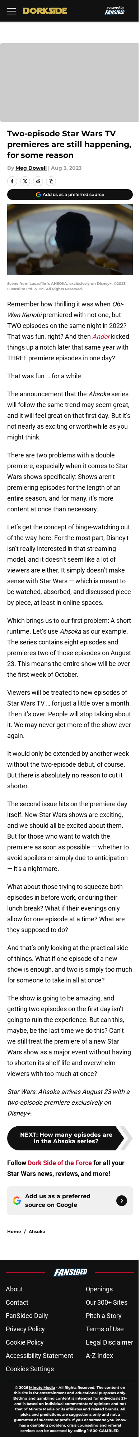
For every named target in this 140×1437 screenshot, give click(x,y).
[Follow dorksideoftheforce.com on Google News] (121, 1200)
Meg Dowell (31, 168)
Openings (99, 1289)
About (14, 1289)
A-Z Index (99, 1355)
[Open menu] (11, 10)
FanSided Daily (27, 1315)
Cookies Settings (30, 1369)
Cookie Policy (25, 1342)
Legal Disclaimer (109, 1342)
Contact (17, 1302)
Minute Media (42, 1387)
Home (14, 1231)
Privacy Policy (25, 1329)
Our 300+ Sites (106, 1302)
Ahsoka (37, 1231)
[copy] (51, 181)
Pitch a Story (104, 1315)
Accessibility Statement (39, 1355)
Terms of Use (105, 1329)
